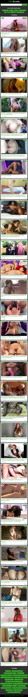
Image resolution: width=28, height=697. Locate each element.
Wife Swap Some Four (17, 671)
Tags (9, 695)
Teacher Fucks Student (6, 683)
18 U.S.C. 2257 (20, 695)
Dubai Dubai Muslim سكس (7, 677)
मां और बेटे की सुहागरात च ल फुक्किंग (10, 685)
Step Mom (12, 12)
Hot (8, 12)
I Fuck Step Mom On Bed (10, 673)
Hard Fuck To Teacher (6, 675)
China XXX (8, 671)
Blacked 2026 (9, 690)
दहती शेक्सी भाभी (21, 673)
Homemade (5, 10)
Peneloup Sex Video (6, 688)
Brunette (11, 10)
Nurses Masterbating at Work (20, 683)
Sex (5, 12)
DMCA (13, 695)
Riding (16, 10)
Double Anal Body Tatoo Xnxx (19, 688)
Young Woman (20, 12)
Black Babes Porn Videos (21, 677)
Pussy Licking (22, 10)
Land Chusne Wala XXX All (14, 692)
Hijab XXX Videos (18, 690)
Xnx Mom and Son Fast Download (14, 681)
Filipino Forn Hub (19, 679)
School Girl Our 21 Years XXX (20, 675)
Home (5, 695)
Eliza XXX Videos (9, 679)
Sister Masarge (21, 685)
